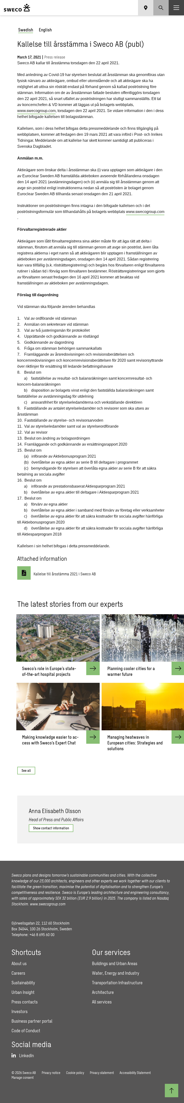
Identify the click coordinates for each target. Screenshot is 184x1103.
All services (102, 1001)
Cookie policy (75, 1073)
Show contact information (51, 828)
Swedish (25, 29)
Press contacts (25, 1001)
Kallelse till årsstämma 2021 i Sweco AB (65, 574)
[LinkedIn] (177, 782)
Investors (20, 1011)
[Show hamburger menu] (176, 7)
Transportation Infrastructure (117, 982)
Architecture (103, 992)
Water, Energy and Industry (115, 973)
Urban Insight (23, 992)
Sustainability (23, 982)
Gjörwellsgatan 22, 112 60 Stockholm (40, 923)
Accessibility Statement (135, 1073)
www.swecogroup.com (36, 111)
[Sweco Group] (17, 8)
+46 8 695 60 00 (41, 934)
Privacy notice (51, 1073)
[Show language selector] (145, 7)
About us (19, 963)
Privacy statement (102, 1073)
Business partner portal (32, 1021)
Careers (18, 973)
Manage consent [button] (23, 1077)
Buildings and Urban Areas (114, 963)
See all (26, 770)
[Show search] (161, 7)
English (45, 29)
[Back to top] (171, 1090)
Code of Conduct (26, 1030)
